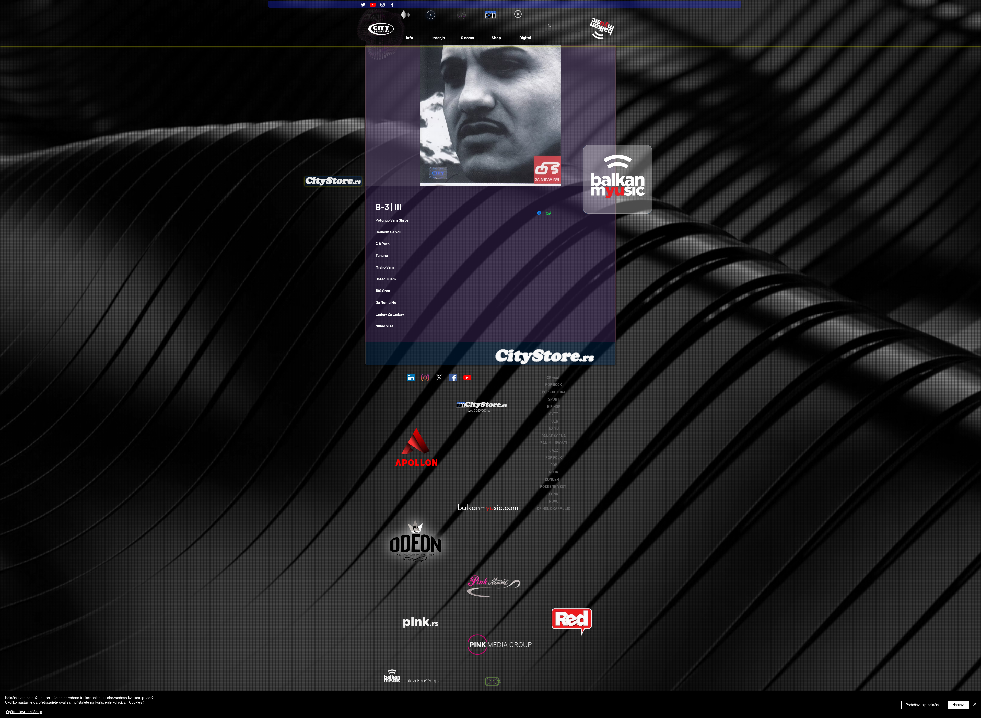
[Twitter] (363, 5)
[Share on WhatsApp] (549, 213)
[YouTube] (373, 5)
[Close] (975, 704)
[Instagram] (383, 5)
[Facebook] (392, 5)
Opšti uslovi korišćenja (24, 711)
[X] (439, 377)
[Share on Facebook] (539, 213)
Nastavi (958, 704)
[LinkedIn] (411, 377)
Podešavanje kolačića (923, 704)
